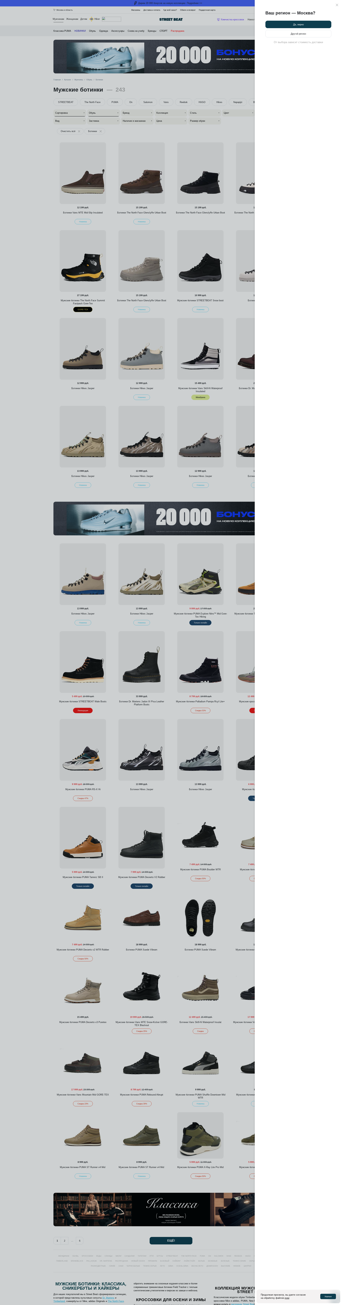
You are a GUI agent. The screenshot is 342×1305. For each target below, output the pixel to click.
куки (287, 1298)
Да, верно (298, 24)
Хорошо (328, 1296)
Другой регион (298, 33)
